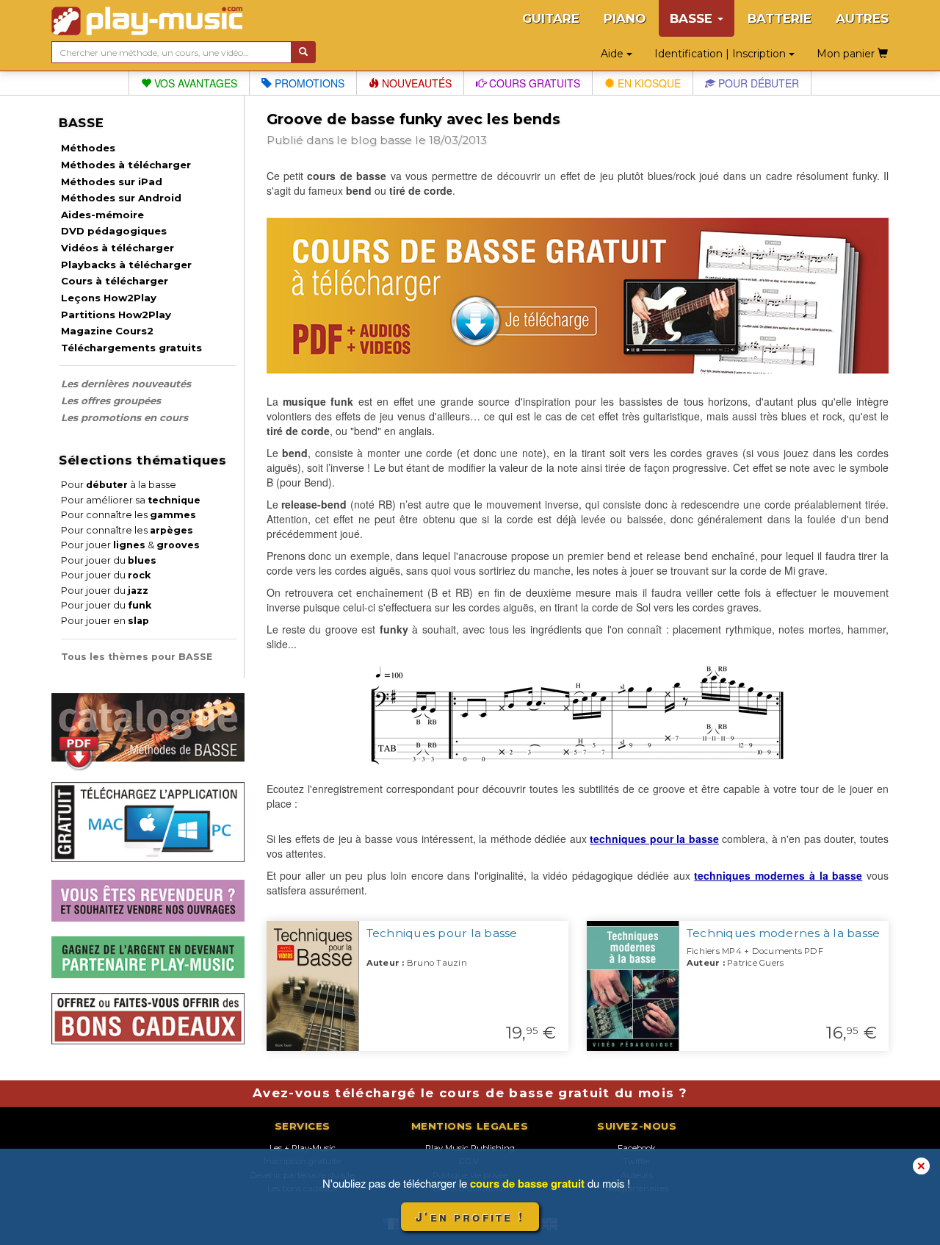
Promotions (308, 83)
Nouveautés (415, 83)
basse (396, 140)
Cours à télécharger (114, 281)
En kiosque (648, 83)
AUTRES (862, 18)
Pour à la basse (118, 484)
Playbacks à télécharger (126, 264)
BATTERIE (779, 18)
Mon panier (847, 53)
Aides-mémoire (102, 214)
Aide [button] (613, 53)
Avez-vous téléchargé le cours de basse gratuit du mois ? (470, 1093)
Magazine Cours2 (107, 331)
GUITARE (550, 18)
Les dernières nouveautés (126, 384)
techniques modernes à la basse (778, 875)
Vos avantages (194, 83)
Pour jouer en (105, 620)
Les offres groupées (111, 400)
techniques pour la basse (654, 838)
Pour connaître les (128, 514)
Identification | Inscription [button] (721, 53)
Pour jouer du (108, 560)
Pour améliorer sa (130, 500)
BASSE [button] (693, 18)
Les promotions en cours (124, 417)
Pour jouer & (130, 544)
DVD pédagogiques (114, 231)
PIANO (625, 18)
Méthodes (88, 148)
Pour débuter (757, 83)
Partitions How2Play (116, 314)
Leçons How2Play (108, 298)
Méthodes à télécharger (126, 165)
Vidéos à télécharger (117, 248)
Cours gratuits (533, 83)
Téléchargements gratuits (131, 348)
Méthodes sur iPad (111, 181)
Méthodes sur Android (121, 198)
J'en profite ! (470, 1216)
